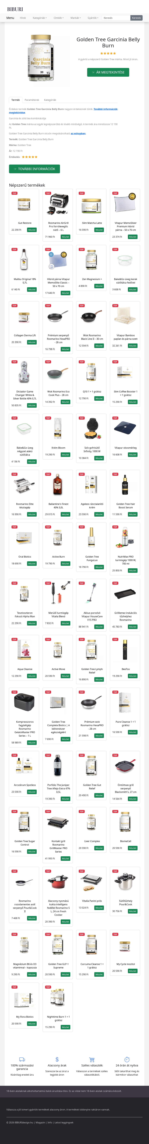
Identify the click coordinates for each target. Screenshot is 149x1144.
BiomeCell (125, 841)
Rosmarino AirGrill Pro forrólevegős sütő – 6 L (58, 226)
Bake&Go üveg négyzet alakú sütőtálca (25, 451)
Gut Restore (24, 223)
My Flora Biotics (24, 1016)
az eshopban (78, 133)
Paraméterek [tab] (32, 100)
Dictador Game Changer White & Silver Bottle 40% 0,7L (24, 395)
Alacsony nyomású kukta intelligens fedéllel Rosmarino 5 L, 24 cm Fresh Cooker (58, 907)
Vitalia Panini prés (92, 900)
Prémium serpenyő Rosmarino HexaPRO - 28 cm (58, 339)
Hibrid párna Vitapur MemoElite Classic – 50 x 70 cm (58, 283)
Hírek (23, 17)
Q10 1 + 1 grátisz (92, 391)
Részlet (31, 229)
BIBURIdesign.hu (24, 1122)
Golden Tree (107, 59)
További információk (36, 169)
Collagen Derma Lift (25, 335)
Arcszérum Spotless (25, 785)
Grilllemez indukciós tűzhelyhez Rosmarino (126, 616)
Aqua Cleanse (24, 669)
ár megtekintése (110, 72)
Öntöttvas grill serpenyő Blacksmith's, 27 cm (125, 788)
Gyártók (92, 17)
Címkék (58, 17)
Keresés (136, 17)
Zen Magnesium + (92, 279)
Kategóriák (39, 17)
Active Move (58, 669)
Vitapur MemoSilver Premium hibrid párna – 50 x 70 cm (126, 226)
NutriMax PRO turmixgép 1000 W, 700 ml (125, 560)
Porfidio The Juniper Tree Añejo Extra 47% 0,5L (58, 788)
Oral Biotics (24, 556)
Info (50, 1122)
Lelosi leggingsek (64, 1122)
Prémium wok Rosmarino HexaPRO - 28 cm (92, 725)
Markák (75, 17)
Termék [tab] (15, 100)
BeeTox (126, 669)
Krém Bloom (58, 447)
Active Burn (58, 556)
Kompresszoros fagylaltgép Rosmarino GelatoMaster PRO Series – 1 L (25, 728)
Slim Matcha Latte (92, 223)
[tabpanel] (63, 134)
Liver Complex (92, 841)
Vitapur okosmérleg (126, 447)
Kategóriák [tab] (50, 100)
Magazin (40, 1122)
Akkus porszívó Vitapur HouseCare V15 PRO (92, 616)
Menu (10, 18)
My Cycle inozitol (126, 964)
